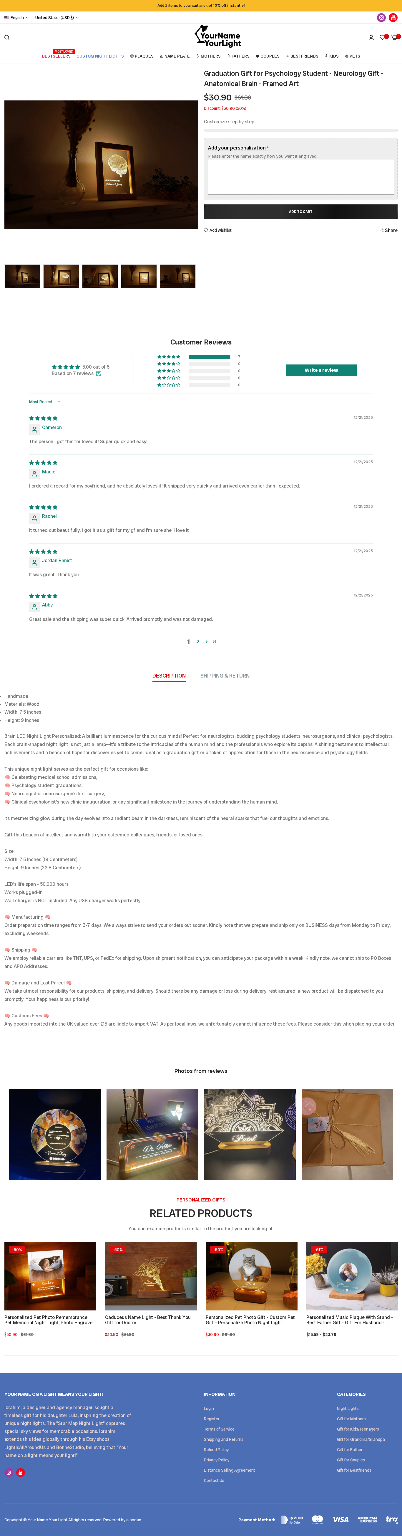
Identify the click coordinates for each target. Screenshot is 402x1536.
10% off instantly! (229, 5)
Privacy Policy (216, 1460)
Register (212, 1418)
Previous (10, 165)
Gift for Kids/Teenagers (358, 1429)
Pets (355, 56)
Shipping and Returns (223, 1439)
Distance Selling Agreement (229, 1470)
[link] (86, 1252)
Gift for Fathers (351, 1449)
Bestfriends (304, 56)
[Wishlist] (383, 37)
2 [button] (198, 641)
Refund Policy (216, 1449)
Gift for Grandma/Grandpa (361, 1439)
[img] (43, 418)
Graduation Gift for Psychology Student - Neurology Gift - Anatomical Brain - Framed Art (293, 78)
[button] (169, 357)
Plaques (144, 56)
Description (169, 675)
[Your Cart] (394, 37)
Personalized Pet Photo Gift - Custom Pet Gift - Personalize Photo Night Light (250, 1320)
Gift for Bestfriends (354, 1470)
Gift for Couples (351, 1460)
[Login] (371, 37)
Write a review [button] (321, 370)
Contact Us (214, 1480)
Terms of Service (219, 1429)
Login (209, 1408)
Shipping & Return (225, 675)
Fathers (241, 56)
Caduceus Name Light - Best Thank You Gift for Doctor (148, 1320)
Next (192, 165)
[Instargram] (381, 17)
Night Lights (348, 1408)
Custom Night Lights (100, 56)
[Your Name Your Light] (217, 37)
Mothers (211, 56)
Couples (270, 56)
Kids (334, 56)
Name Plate (177, 56)
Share (391, 230)
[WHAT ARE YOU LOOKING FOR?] (6, 37)
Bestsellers (56, 54)
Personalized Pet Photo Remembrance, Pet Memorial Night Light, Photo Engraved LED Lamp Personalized (49, 1320)
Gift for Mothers (351, 1418)
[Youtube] (393, 17)
